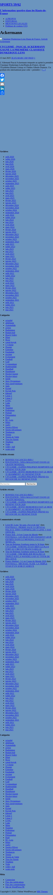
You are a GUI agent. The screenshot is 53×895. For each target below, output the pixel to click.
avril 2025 (9, 195)
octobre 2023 (11, 239)
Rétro (7, 422)
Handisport (10, 371)
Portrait (8, 413)
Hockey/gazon (11, 374)
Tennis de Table (12, 437)
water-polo (10, 449)
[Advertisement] (26, 121)
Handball (9, 369)
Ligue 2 (8, 398)
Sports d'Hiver (11, 427)
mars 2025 (9, 198)
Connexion (10, 880)
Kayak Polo (10, 391)
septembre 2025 (12, 183)
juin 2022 (9, 278)
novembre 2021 (12, 295)
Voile (7, 444)
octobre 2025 (11, 181)
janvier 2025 (10, 203)
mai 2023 (9, 251)
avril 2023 (9, 254)
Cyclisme (9, 345)
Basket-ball (10, 332)
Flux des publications (14, 882)
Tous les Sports (11, 439)
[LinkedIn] (26, 88)
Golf (7, 362)
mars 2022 (9, 285)
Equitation (9, 352)
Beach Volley (11, 335)
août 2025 (9, 186)
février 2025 (10, 200)
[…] (44, 70)
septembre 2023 (12, 242)
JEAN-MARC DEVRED (22, 58)
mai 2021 (9, 310)
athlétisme (9, 323)
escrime (8, 354)
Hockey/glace (11, 376)
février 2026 (10, 171)
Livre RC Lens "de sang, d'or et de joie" (22, 525)
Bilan (7, 337)
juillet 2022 (10, 276)
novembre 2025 (12, 178)
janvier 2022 (10, 290)
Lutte (7, 403)
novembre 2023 (12, 237)
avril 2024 (9, 225)
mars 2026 (9, 169)
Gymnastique (11, 364)
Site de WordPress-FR (14, 887)
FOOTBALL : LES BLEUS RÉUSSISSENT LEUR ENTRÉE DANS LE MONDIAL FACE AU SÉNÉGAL (28, 539)
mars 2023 (9, 256)
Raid (7, 417)
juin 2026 (9, 161)
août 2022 (9, 273)
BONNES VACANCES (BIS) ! (19, 460)
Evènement (10, 357)
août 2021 (9, 302)
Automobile (10, 325)
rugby (7, 425)
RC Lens (9, 420)
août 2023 (9, 244)
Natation (9, 408)
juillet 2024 (10, 217)
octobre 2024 (11, 210)
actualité (9, 320)
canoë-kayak (10, 342)
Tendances (10, 432)
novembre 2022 (12, 266)
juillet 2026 (10, 159)
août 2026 (9, 157)
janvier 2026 (10, 174)
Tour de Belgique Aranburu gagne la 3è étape (24, 544)
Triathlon (9, 442)
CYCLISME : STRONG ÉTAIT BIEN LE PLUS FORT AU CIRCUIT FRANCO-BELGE (27, 548)
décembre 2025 (12, 176)
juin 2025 (9, 191)
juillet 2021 (10, 305)
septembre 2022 (12, 271)
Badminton (10, 330)
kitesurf (8, 393)
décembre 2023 (12, 234)
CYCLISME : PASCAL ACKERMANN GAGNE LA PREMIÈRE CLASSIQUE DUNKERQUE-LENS (22, 49)
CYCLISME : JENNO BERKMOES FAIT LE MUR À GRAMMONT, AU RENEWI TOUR (28, 473)
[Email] (26, 84)
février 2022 (10, 288)
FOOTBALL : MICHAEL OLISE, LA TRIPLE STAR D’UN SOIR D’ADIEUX (26, 565)
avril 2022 (9, 283)
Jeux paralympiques (13, 383)
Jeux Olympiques (12, 381)
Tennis (8, 434)
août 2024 (9, 215)
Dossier (8, 347)
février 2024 (10, 229)
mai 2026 (9, 164)
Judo (7, 386)
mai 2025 (9, 193)
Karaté (8, 388)
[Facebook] (26, 75)
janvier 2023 (10, 261)
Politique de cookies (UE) (16, 26)
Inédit (7, 379)
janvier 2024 (10, 232)
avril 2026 (9, 166)
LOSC (8, 400)
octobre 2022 (11, 268)
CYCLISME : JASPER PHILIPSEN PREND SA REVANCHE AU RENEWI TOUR (27, 478)
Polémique (10, 410)
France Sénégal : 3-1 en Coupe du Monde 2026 (25, 561)
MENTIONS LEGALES (16, 23)
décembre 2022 (12, 263)
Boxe (7, 340)
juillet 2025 (10, 188)
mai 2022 (9, 280)
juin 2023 (9, 249)
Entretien (9, 349)
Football (9, 359)
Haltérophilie (11, 366)
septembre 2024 (12, 212)
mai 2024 (9, 222)
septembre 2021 (12, 300)
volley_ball (10, 447)
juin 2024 (9, 220)
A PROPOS (10, 19)
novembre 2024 (12, 208)
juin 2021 (9, 307)
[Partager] (26, 93)
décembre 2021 (12, 293)
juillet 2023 (10, 246)
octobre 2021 (11, 297)
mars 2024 (9, 227)
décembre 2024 (12, 205)
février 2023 (10, 259)
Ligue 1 (8, 396)
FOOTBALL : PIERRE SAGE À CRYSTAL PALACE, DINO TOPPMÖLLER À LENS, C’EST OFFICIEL (28, 529)
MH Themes (42, 891)
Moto (7, 405)
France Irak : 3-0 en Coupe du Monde (21, 534)
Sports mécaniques (13, 430)
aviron (8, 328)
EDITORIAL (11, 21)
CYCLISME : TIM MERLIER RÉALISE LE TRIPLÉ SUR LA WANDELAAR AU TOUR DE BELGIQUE (27, 556)
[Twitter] (26, 80)
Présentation (10, 415)
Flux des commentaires (15, 884)
